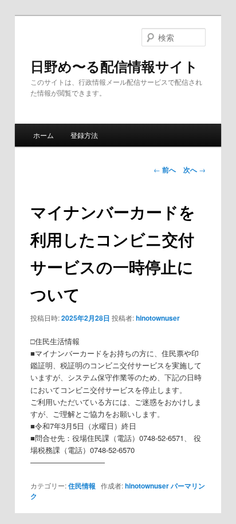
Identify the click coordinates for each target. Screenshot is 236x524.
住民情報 (82, 485)
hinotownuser (158, 318)
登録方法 (84, 135)
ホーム (43, 135)
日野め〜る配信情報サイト (114, 66)
